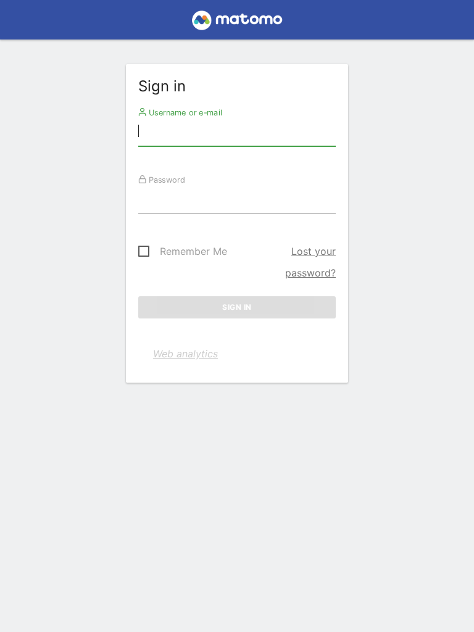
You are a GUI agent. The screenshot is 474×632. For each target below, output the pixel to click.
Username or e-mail (184, 112)
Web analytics (185, 353)
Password (165, 180)
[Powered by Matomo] (236, 23)
